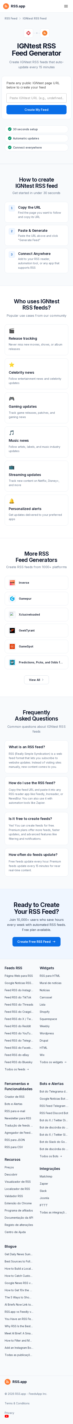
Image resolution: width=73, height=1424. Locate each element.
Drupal (44, 1040)
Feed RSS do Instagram (19, 990)
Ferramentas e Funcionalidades (19, 1086)
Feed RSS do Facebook (19, 1047)
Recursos (12, 1159)
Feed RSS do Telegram (19, 1040)
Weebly (45, 1026)
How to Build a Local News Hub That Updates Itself (19, 1268)
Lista (42, 1004)
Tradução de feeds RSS (19, 1125)
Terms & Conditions (17, 1403)
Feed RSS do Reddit (18, 1026)
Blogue (11, 1246)
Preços (9, 1167)
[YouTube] (7, 1416)
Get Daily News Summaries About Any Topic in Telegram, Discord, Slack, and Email (19, 1254)
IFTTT (44, 1205)
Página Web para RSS (19, 975)
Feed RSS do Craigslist (19, 1011)
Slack (43, 1190)
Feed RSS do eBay (17, 1055)
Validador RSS (14, 1196)
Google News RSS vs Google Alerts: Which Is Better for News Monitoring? (19, 1283)
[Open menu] (66, 6)
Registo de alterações (19, 1224)
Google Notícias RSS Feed (19, 983)
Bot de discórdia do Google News (54, 1149)
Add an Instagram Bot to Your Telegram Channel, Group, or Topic (19, 1347)
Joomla (44, 1198)
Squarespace (48, 1019)
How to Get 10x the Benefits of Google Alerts (19, 1290)
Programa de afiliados (19, 1210)
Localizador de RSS (17, 1188)
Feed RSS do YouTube (19, 1033)
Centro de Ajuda (15, 1232)
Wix (42, 1055)
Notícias (45, 990)
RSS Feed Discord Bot (54, 1113)
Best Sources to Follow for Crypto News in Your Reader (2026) (19, 1261)
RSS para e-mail (15, 1111)
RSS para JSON (15, 1139)
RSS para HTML (50, 975)
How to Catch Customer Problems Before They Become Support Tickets (19, 1275)
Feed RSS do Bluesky (19, 1062)
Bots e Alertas (13, 1104)
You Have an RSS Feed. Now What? (19, 1319)
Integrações (50, 1169)
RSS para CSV (14, 1147)
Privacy (9, 1412)
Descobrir (11, 1174)
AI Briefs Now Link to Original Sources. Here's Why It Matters (19, 1304)
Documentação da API (19, 1217)
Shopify (45, 1011)
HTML (43, 1047)
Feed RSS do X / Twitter (19, 1019)
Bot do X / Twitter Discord (54, 1120)
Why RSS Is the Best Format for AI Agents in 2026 (19, 1326)
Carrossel (46, 997)
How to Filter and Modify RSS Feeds (19, 1340)
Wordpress (47, 1033)
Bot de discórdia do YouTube (54, 1127)
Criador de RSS (15, 1096)
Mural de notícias (51, 983)
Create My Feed (36, 110)
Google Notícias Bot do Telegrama (54, 1098)
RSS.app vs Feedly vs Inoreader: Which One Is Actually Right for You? (19, 1311)
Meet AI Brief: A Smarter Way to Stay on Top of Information (19, 1333)
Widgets (47, 968)
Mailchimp (46, 1176)
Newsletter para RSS (18, 1118)
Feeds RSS (13, 968)
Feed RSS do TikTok (18, 997)
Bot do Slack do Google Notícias (54, 1141)
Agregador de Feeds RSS (19, 1132)
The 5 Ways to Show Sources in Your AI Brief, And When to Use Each (19, 1297)
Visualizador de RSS (18, 1181)
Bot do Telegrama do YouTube (54, 1091)
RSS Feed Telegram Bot (54, 1105)
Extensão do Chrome (18, 1203)
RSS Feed (11, 18)
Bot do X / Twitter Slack (54, 1134)
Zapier (44, 1183)
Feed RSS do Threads (19, 1004)
